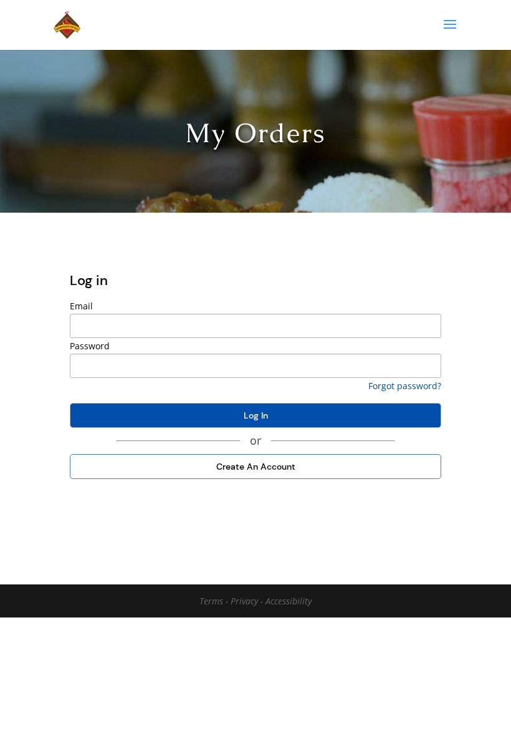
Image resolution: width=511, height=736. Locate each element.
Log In (256, 415)
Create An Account (255, 466)
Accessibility (288, 601)
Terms (212, 601)
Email (81, 306)
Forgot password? (404, 386)
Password (90, 346)
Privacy (245, 601)
